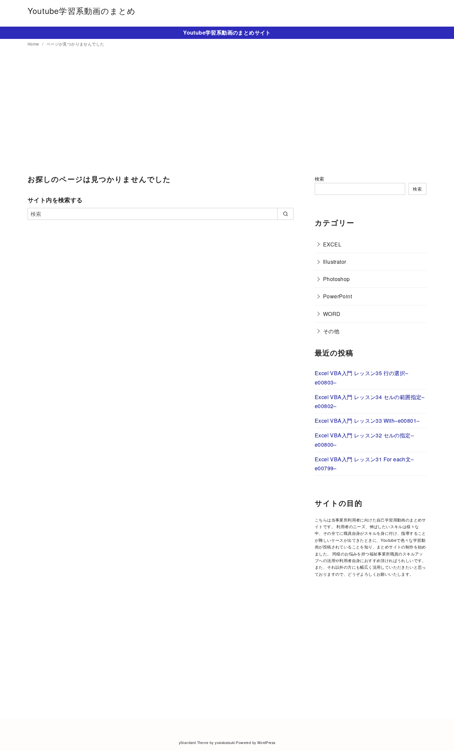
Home (34, 44)
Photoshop (336, 279)
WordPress (266, 742)
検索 (319, 178)
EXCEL (332, 244)
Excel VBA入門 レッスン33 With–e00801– (367, 420)
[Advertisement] (227, 111)
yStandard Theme (194, 742)
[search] (285, 214)
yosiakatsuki (225, 742)
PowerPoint (337, 296)
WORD (332, 314)
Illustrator (334, 261)
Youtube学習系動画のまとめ (82, 10)
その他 (331, 331)
